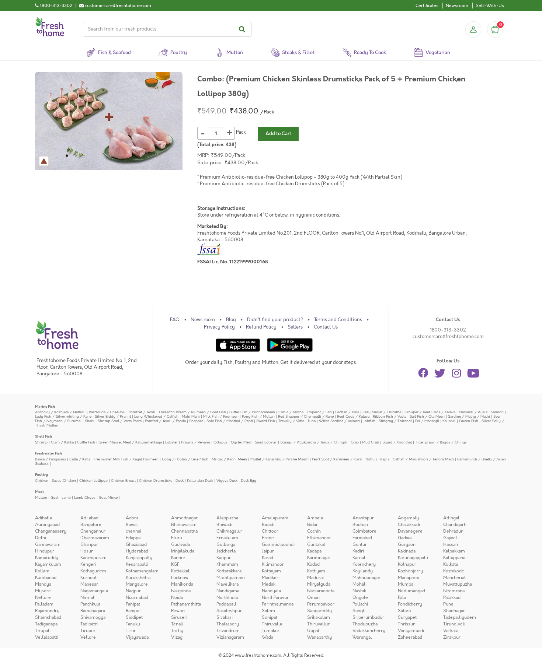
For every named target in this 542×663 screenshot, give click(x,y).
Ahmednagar (184, 518)
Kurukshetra (138, 577)
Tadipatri (89, 624)
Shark (89, 421)
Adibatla (43, 518)
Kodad (313, 564)
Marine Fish (45, 406)
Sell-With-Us (490, 5)
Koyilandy (362, 571)
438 (230, 144)
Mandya (43, 584)
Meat (39, 491)
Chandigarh (454, 524)
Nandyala (271, 591)
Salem (268, 611)
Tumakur (270, 631)
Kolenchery (364, 564)
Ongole (360, 597)
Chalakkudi (409, 524)
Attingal (451, 518)
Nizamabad (137, 597)
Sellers (295, 327)
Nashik (359, 591)
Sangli (358, 611)
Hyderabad (137, 551)
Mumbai (406, 584)
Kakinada (407, 551)
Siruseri (179, 617)
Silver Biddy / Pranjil (113, 416)
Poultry (41, 474)
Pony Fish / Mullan (258, 416)
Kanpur (223, 558)
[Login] (473, 29)
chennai (133, 531)
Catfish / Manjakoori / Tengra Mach (423, 459)
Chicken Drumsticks (155, 480)
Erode (268, 538)
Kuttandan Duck (200, 480)
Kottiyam (316, 571)
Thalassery (227, 624)
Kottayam (271, 571)
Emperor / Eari (319, 412)
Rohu (370, 459)
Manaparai (408, 577)
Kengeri (88, 564)
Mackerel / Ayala (473, 412)
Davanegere (410, 531)
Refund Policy (261, 327)
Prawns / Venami (195, 442)
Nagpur (133, 591)
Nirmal (87, 597)
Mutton (41, 497)
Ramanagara (92, 611)
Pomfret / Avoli (142, 412)
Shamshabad (48, 617)
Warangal (362, 637)
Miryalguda (318, 584)
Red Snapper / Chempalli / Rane (306, 416)
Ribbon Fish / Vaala (389, 416)
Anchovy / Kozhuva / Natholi (60, 412)
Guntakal (316, 544)
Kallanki (449, 421)
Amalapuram (275, 518)
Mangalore (137, 584)
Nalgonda (181, 591)
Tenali (177, 624)
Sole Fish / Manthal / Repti (229, 421)
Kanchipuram (93, 558)
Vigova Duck (226, 480)
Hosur (86, 551)
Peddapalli (226, 604)
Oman (313, 597)
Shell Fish (43, 436)
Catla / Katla (79, 459)
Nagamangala (94, 591)
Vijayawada (137, 637)
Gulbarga (225, 544)
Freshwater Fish (48, 453)
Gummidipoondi (278, 544)
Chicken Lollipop (93, 480)
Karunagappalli (413, 558)
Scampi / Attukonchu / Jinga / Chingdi (313, 442)
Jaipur (268, 551)
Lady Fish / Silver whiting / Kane (63, 416)
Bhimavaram (184, 524)
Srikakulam (318, 617)
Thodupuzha (365, 624)
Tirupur (87, 631)
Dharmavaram (94, 538)
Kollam (42, 571)
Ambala (315, 518)
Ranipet (133, 611)
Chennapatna (184, 531)
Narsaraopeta (320, 591)
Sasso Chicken (64, 480)
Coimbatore (364, 531)
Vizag (177, 637)
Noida (177, 597)
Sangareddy (319, 611)
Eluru (176, 538)
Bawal (132, 524)
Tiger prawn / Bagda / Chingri (441, 442)
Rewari (178, 611)
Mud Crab (370, 442)
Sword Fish (265, 421)
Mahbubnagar (366, 577)
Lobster (171, 442)
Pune (448, 604)
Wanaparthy (319, 637)
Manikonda (182, 584)
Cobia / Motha (290, 412)
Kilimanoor (273, 564)
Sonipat (269, 617)
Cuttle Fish (86, 442)
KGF (175, 564)
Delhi (40, 538)
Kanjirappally (139, 558)
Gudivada (180, 544)
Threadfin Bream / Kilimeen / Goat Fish (192, 412)
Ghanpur (89, 544)
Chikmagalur (229, 531)
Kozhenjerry (410, 571)
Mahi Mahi (191, 416)
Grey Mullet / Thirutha (381, 412)
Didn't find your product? (275, 319)
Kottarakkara (229, 571)
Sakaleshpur (229, 611)
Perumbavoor (320, 604)
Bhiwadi (224, 524)
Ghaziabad (136, 544)
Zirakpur (452, 637)
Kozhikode (453, 571)
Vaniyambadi (411, 631)
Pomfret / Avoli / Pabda (165, 421)
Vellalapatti (46, 637)
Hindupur (44, 551)
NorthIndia (227, 597)
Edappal (134, 538)
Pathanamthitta (186, 604)
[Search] (243, 29)
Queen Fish (468, 421)
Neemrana (454, 591)
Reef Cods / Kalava (353, 416)
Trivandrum (228, 631)
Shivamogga (92, 617)
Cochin (314, 531)
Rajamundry (47, 611)
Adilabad (89, 518)
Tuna (312, 421)
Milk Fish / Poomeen (221, 416)
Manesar (89, 584)
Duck (180, 480)
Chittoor (270, 531)
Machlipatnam (230, 577)
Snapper (196, 421)
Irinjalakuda (182, 551)
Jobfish (369, 421)
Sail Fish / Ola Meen (427, 416)
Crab (355, 442)
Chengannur (92, 531)
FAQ (175, 319)
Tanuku (133, 624)
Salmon (497, 412)
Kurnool (88, 577)
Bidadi (268, 524)
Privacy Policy (219, 327)
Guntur (359, 544)
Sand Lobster (266, 442)
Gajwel (450, 538)
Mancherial (454, 577)
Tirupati (43, 631)
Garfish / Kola (347, 412)
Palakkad (452, 597)
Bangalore (90, 524)
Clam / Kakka (62, 442)
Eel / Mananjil (427, 421)
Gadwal (405, 538)
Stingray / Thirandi (395, 421)
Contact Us (326, 327)
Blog (231, 319)
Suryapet (407, 617)
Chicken (41, 480)
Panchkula (90, 604)
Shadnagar (454, 611)
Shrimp (41, 442)
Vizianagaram (230, 637)
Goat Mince (108, 497)
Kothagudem (93, 571)
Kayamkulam (48, 564)
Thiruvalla (272, 624)
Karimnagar (318, 558)
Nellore (43, 597)
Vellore (88, 637)
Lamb (66, 497)
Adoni (132, 518)
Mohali (359, 584)
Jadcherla (226, 551)
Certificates (427, 5)
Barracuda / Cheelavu (107, 412)
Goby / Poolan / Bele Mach (185, 459)
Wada (267, 637)
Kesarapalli (137, 564)
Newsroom (457, 5)
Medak (268, 584)
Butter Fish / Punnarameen (252, 412)
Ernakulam (227, 538)
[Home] (50, 20)
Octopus (220, 442)
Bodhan (360, 524)
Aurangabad (47, 524)
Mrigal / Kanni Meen (229, 459)
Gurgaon (407, 544)
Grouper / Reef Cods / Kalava (429, 412)
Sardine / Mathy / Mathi (469, 416)
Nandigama (227, 591)
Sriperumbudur (368, 617)
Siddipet (134, 617)
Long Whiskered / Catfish (156, 416)
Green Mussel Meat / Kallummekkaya (130, 442)
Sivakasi (224, 617)
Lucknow (179, 577)
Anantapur (363, 518)
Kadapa (314, 551)
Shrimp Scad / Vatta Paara (120, 421)
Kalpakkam (454, 551)
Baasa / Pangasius (50, 459)
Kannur (178, 558)
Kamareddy (46, 558)
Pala (402, 597)
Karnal (358, 558)
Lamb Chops (84, 497)
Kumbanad (45, 577)
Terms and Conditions (338, 319)
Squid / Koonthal (397, 442)
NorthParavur (275, 597)
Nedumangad (411, 591)
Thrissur (406, 624)
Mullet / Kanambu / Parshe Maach (279, 459)
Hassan (450, 544)
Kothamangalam (142, 571)
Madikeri (270, 577)
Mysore (43, 591)
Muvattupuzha (457, 584)
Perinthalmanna (277, 604)
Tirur (131, 631)
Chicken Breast (123, 480)
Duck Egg (248, 480)
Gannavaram (47, 544)
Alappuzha (227, 518)
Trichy (177, 631)
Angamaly (408, 518)
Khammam (227, 564)
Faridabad (362, 538)
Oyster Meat (241, 442)
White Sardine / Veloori (339, 421)
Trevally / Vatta (291, 421)
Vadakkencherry (368, 631)
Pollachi (360, 604)
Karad (267, 558)
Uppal (313, 631)
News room (203, 319)
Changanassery (50, 531)
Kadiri (358, 551)
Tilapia (383, 459)
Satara (404, 611)
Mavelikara (227, 584)
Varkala (450, 631)
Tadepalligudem (459, 617)
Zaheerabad (410, 637)
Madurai (315, 577)
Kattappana (454, 558)
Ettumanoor (319, 538)
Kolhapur (407, 564)
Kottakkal (180, 571)
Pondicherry (410, 604)
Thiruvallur (318, 624)
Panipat (133, 604)
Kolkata (450, 564)
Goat (54, 497)
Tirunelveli (454, 624)
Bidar (312, 524)
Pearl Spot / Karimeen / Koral (337, 459)
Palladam (44, 604)
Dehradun (453, 531)
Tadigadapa (46, 624)
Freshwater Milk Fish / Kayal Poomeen (126, 459)
